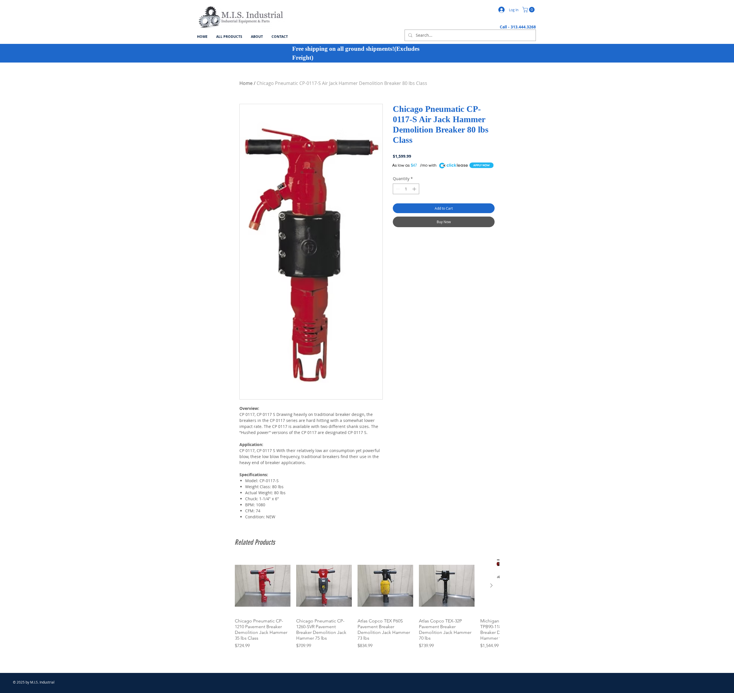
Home (246, 83)
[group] (367, 603)
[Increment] (414, 189)
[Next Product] (491, 585)
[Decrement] (397, 189)
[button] (529, 9)
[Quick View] (262, 586)
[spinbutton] (406, 189)
